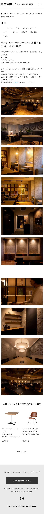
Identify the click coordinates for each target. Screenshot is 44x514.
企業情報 (7, 472)
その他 (5, 36)
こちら (15, 82)
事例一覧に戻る (22, 451)
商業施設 (24, 32)
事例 (11, 13)
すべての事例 (7, 28)
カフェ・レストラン (29, 28)
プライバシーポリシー (20, 472)
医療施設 (34, 32)
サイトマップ (35, 472)
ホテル (15, 32)
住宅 (17, 28)
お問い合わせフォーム (22, 481)
